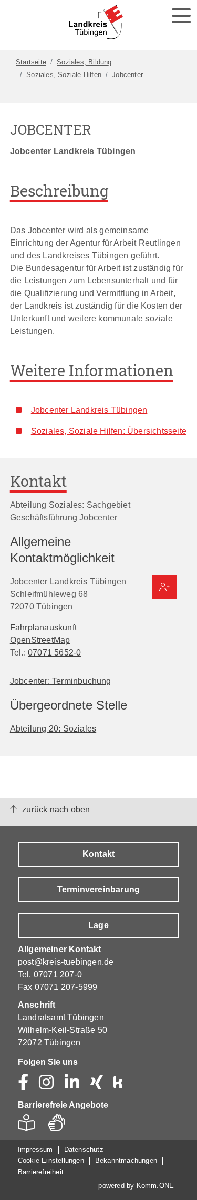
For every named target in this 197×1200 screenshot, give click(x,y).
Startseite (31, 62)
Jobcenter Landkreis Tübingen (89, 409)
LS (29, 1125)
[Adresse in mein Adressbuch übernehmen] (164, 587)
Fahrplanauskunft (43, 627)
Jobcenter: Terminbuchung (60, 680)
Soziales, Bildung (84, 62)
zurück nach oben (56, 809)
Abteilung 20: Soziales (53, 728)
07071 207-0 (58, 974)
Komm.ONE (155, 1186)
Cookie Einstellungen (51, 1160)
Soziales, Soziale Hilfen (63, 75)
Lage (98, 925)
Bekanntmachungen (126, 1160)
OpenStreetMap (40, 640)
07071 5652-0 (54, 652)
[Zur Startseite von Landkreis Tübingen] (96, 22)
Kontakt (98, 853)
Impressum (35, 1149)
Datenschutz (83, 1149)
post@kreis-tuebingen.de (66, 961)
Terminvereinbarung (98, 889)
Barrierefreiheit (41, 1172)
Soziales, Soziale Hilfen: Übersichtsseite (108, 430)
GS (61, 1125)
